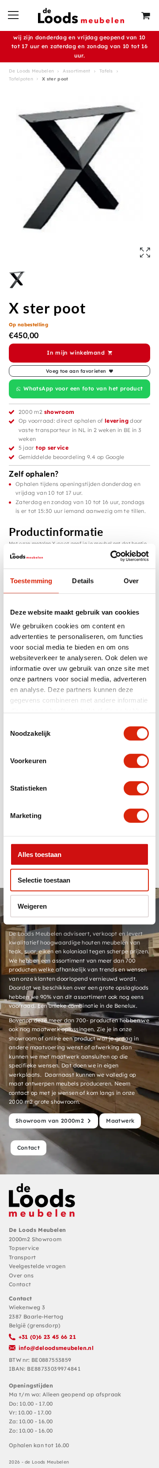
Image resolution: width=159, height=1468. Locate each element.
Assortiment (76, 71)
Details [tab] (83, 580)
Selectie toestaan (44, 880)
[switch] (136, 760)
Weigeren (32, 906)
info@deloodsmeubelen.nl (56, 1348)
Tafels (106, 71)
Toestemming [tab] (31, 580)
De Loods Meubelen (31, 71)
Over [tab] (131, 580)
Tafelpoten (21, 79)
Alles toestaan (39, 854)
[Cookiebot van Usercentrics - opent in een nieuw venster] (112, 556)
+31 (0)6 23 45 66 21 (47, 1337)
